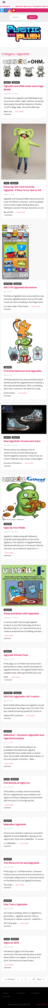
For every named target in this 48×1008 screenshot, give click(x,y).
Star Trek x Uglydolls (15, 904)
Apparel (7, 82)
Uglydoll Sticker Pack (16, 655)
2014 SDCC (8, 693)
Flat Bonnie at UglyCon (17, 782)
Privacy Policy (42, 1004)
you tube (6, 996)
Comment (7, 114)
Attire (6, 183)
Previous (11, 979)
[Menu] (3, 2)
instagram (35, 993)
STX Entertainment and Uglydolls (23, 371)
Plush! (7, 779)
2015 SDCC (8, 284)
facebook (21, 993)
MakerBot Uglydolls (15, 824)
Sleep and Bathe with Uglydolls (21, 613)
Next (39, 979)
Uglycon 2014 (11, 942)
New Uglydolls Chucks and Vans (22, 441)
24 (34, 979)
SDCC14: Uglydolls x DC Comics (22, 696)
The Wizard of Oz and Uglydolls (21, 862)
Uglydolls (16, 82)
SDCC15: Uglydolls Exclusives (20, 287)
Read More (19, 112)
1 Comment (8, 215)
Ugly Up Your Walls (14, 527)
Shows (7, 939)
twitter (6, 993)
